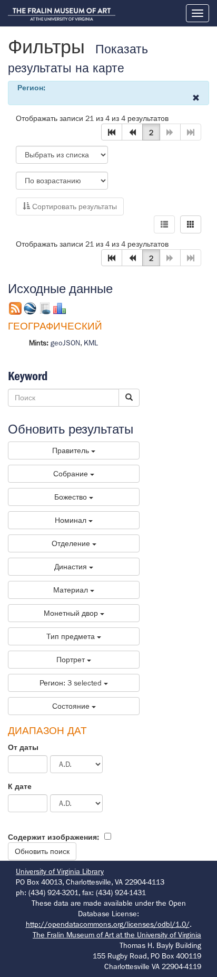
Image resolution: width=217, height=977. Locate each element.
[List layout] (164, 224)
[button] (111, 132)
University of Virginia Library (60, 871)
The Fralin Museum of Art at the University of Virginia (117, 935)
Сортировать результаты (73, 206)
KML (91, 342)
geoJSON (65, 342)
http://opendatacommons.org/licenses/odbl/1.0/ (108, 924)
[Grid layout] (190, 224)
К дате (20, 786)
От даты (23, 747)
